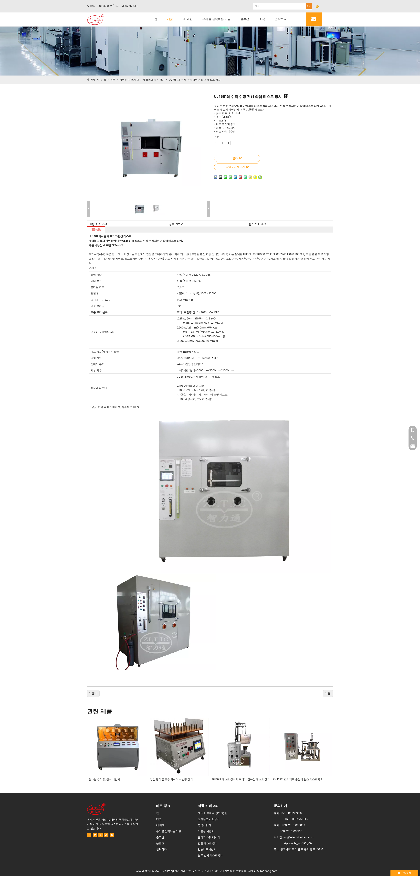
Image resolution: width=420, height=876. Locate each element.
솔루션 (160, 837)
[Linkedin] (95, 835)
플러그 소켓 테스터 (209, 837)
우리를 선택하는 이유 (168, 831)
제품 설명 (96, 229)
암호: (251, 224)
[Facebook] (89, 835)
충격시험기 (204, 825)
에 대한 (160, 825)
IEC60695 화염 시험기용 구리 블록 (293, 779)
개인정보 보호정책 (235, 871)
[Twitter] (100, 835)
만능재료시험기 (207, 849)
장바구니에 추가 (235, 167)
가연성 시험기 (206, 831)
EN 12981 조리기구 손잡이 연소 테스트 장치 (237, 779)
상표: (172, 224)
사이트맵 (217, 871)
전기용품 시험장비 (209, 819)
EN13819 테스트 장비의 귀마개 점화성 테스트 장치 (179, 779)
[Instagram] (112, 835)
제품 (158, 819)
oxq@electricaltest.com (298, 837)
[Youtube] (106, 835)
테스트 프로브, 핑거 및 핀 (212, 813)
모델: (92, 224)
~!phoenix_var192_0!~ (298, 843)
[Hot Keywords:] (309, 6)
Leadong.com (268, 871)
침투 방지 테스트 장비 (210, 855)
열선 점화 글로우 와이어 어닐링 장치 (110, 779)
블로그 (160, 843)
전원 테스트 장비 (208, 843)
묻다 (235, 158)
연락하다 (161, 849)
